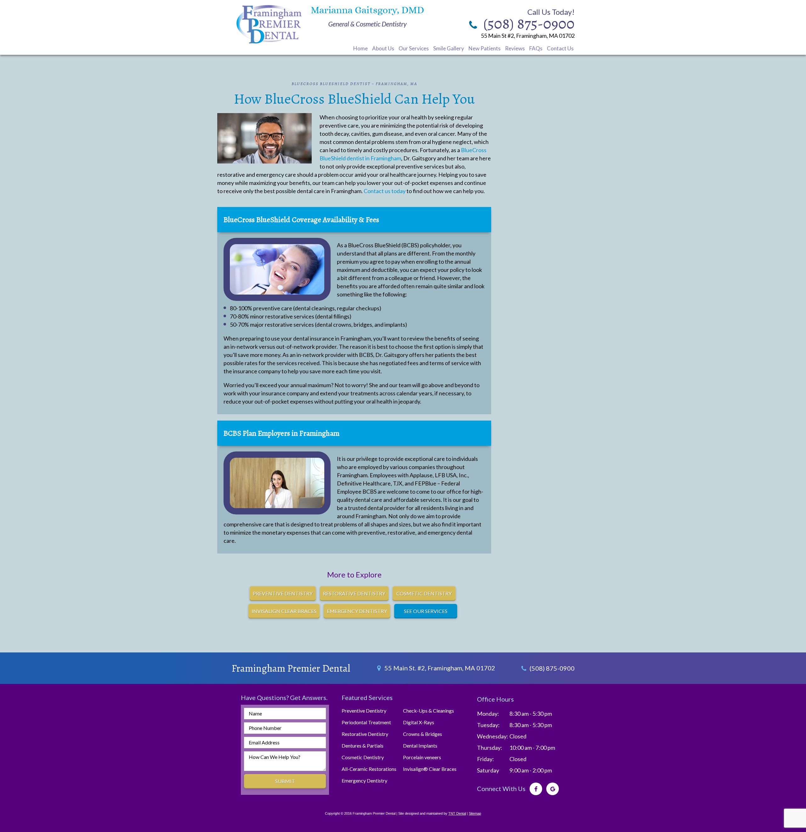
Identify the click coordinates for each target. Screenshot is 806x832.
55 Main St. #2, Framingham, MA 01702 (439, 668)
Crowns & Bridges (422, 734)
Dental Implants (420, 746)
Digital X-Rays (418, 722)
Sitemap (475, 813)
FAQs (535, 48)
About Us (383, 48)
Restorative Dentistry (354, 593)
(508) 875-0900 (551, 668)
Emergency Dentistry (364, 780)
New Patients (484, 48)
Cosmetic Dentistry (424, 593)
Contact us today (385, 190)
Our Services (414, 48)
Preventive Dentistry (364, 711)
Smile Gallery (448, 48)
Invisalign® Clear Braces (430, 769)
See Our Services (425, 611)
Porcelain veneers (422, 757)
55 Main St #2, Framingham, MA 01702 (528, 35)
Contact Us (560, 48)
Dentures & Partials (362, 746)
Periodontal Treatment (366, 722)
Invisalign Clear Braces (284, 611)
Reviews (515, 48)
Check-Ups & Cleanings (428, 711)
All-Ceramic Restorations (369, 769)
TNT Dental (457, 813)
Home (360, 48)
